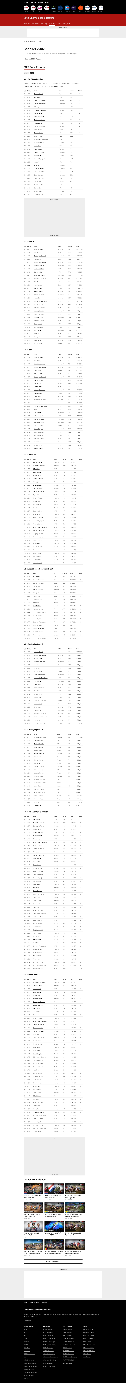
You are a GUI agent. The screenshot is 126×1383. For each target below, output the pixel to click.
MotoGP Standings (49, 1366)
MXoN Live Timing (88, 1348)
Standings (43, 24)
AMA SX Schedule (68, 1354)
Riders (47, 2)
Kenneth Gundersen (40, 110)
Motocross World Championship (64, 1314)
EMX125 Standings (49, 1341)
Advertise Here (54, 235)
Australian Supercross (30, 1372)
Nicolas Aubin (38, 113)
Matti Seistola (38, 129)
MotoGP (26, 1378)
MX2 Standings (48, 1332)
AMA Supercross (29, 1360)
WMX (40, 12)
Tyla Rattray (28, 86)
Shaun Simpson (39, 175)
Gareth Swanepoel (51, 86)
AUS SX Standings (48, 1351)
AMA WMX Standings (49, 1360)
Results (52, 24)
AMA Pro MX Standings (50, 1357)
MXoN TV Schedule (89, 1351)
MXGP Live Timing (88, 1335)
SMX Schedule (67, 1363)
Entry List (66, 24)
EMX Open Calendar (69, 1345)
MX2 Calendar (67, 1332)
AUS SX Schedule (68, 1351)
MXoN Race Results (89, 1345)
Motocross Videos (88, 1332)
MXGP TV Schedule (89, 1338)
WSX (80, 12)
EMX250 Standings (49, 1338)
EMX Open (101, 12)
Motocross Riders (88, 1329)
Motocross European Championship (86, 1314)
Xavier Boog (37, 146)
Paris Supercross (29, 1375)
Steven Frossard (39, 152)
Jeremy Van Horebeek (41, 139)
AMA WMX (67, 12)
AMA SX (53, 12)
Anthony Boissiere (39, 120)
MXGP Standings (48, 1329)
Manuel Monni (38, 149)
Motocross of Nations (30, 1317)
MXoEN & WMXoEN (29, 1354)
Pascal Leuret (38, 123)
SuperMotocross (29, 1369)
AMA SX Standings (49, 1354)
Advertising (27, 1320)
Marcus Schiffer (39, 116)
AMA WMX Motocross (30, 1366)
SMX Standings (48, 1363)
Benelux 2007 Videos (33, 59)
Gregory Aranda (39, 168)
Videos (40, 2)
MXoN (46, 12)
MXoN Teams (87, 1354)
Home (26, 2)
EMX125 (94, 12)
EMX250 (87, 12)
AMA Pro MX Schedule (70, 1357)
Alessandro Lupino (38, 628)
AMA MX (60, 12)
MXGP (26, 12)
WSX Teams (86, 1357)
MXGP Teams (87, 1341)
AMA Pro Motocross (30, 1363)
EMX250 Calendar (68, 1338)
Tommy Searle (38, 133)
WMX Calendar (67, 1335)
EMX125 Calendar (68, 1341)
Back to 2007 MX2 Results (33, 42)
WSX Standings (48, 1348)
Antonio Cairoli (29, 84)
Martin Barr (37, 155)
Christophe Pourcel (40, 103)
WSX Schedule (67, 1348)
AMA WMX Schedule (69, 1360)
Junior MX (27, 1351)
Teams (59, 24)
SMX (74, 12)
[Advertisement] (63, 33)
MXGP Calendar (68, 1329)
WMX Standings (48, 1335)
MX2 (33, 12)
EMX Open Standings (49, 1345)
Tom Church (37, 165)
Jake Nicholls (37, 606)
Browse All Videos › (53, 1261)
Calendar (33, 2)
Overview (27, 24)
